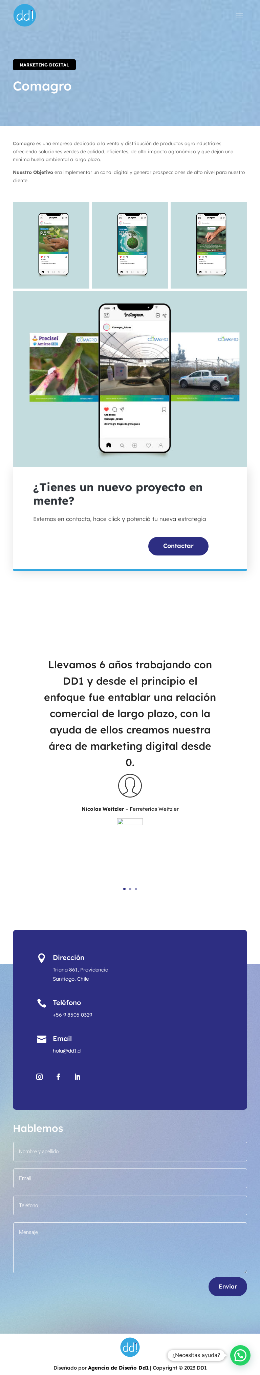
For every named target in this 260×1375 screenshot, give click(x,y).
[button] (240, 1355)
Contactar (178, 549)
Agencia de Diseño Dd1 (118, 1367)
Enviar (228, 1286)
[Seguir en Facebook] (58, 1076)
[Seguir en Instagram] (39, 1076)
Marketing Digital (44, 64)
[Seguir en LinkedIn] (77, 1076)
